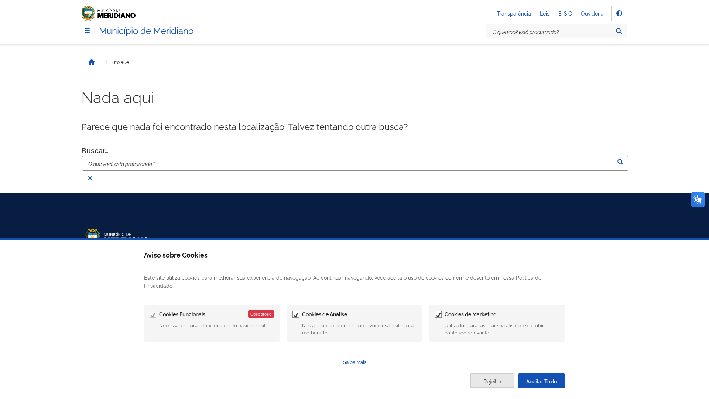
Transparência (514, 13)
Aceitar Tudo (541, 381)
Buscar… (95, 150)
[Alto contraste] (619, 13)
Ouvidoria (592, 13)
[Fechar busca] (90, 178)
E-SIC (565, 13)
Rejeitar (492, 381)
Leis (544, 13)
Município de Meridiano (146, 30)
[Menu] (87, 31)
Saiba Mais (354, 361)
